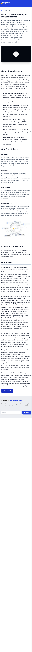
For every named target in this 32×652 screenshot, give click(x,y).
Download (7, 391)
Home (3, 11)
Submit (26, 413)
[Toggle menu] (29, 3)
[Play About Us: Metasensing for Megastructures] (16, 54)
